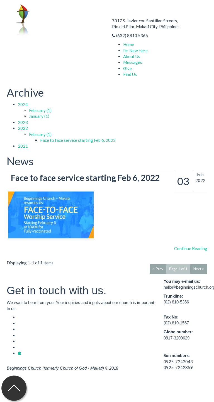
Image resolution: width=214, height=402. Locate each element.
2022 (23, 128)
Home (128, 44)
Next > (198, 269)
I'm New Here (135, 50)
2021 (23, 146)
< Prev (158, 269)
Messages (132, 62)
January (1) (39, 116)
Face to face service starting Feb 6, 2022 (78, 140)
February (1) (40, 110)
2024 (23, 104)
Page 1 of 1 (178, 269)
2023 (23, 122)
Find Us (130, 74)
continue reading (190, 248)
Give (127, 68)
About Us (131, 56)
